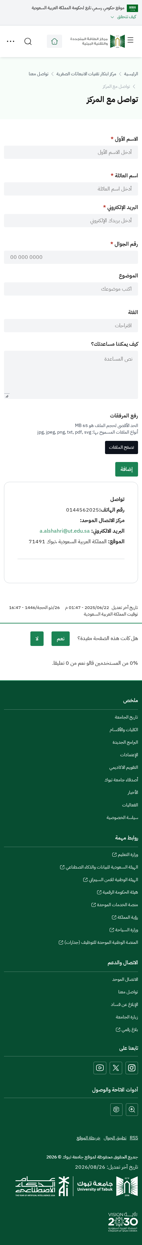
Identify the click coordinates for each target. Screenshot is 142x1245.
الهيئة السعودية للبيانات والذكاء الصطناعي (102, 868)
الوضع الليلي (116, 1109)
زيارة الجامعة (127, 1017)
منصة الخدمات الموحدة (117, 905)
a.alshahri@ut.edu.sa (65, 531)
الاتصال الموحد (125, 979)
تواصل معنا (39, 73)
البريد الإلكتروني (122, 207)
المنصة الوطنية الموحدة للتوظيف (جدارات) (101, 943)
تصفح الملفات (121, 447)
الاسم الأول (126, 139)
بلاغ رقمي (130, 1030)
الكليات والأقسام (124, 729)
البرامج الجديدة (125, 742)
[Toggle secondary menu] (10, 41)
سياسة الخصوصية (122, 817)
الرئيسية (131, 73)
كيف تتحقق (126, 17)
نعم (60, 639)
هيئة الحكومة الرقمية (120, 893)
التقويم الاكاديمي (123, 767)
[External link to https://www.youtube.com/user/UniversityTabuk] (99, 1068)
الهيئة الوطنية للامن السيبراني (113, 880)
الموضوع (128, 276)
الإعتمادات (129, 754)
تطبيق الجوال (115, 1137)
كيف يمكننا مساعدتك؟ (114, 344)
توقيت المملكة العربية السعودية (111, 614)
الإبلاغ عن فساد (124, 1004)
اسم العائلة (126, 176)
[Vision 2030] (123, 1222)
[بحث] (28, 41)
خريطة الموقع (88, 1137)
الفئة (133, 312)
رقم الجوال (126, 244)
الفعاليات (130, 804)
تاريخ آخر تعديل (125, 607)
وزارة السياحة (126, 930)
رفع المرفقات (124, 416)
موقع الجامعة (54, 41)
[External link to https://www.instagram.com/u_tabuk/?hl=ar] (131, 1068)
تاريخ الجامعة (126, 717)
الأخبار (133, 792)
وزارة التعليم (128, 855)
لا (37, 639)
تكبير (132, 1109)
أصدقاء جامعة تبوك (121, 779)
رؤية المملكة (128, 918)
